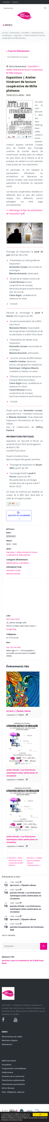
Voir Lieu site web (13, 647)
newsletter (6, 2)
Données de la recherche (13, 1076)
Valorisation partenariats (13, 1084)
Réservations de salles (12, 1036)
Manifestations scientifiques (17, 563)
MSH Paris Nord (12, 619)
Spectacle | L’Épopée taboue (18, 711)
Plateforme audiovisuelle (13, 1080)
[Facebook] (3, 1020)
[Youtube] (15, 1020)
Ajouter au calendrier (19, 515)
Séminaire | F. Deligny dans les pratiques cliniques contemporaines (34, 861)
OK (40, 1115)
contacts (15, 2)
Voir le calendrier (8, 935)
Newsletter (7, 1044)
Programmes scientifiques (14, 1068)
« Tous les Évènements (17, 51)
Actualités (26, 32)
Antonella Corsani (13, 570)
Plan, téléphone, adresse (13, 1092)
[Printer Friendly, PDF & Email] (13, 504)
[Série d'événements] (27, 715)
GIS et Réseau (8, 1088)
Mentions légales (10, 1040)
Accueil (5, 32)
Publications (7, 1072)
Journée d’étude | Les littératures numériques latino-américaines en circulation (21, 773)
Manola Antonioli (13, 573)
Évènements (15, 32)
